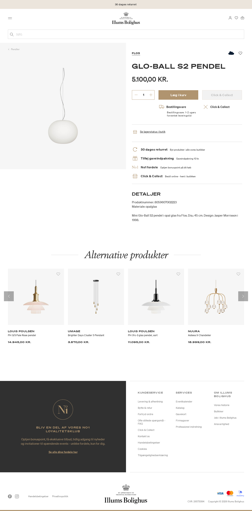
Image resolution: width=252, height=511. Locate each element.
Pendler (15, 49)
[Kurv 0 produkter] (242, 17)
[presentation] (9, 296)
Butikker (218, 411)
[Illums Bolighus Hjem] (126, 18)
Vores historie (221, 405)
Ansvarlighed (221, 424)
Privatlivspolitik (60, 496)
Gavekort (181, 414)
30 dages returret (126, 4)
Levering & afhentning (150, 401)
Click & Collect (146, 430)
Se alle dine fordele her (63, 452)
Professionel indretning (189, 426)
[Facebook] (10, 496)
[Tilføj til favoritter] (58, 274)
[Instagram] (17, 496)
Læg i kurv (178, 95)
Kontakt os (144, 436)
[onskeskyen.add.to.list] (231, 53)
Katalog (180, 408)
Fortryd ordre (145, 414)
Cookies (142, 449)
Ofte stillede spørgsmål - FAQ (151, 422)
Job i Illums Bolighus (225, 417)
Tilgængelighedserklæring (153, 455)
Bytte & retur (145, 408)
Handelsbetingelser (149, 442)
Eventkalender (184, 401)
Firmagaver (182, 420)
